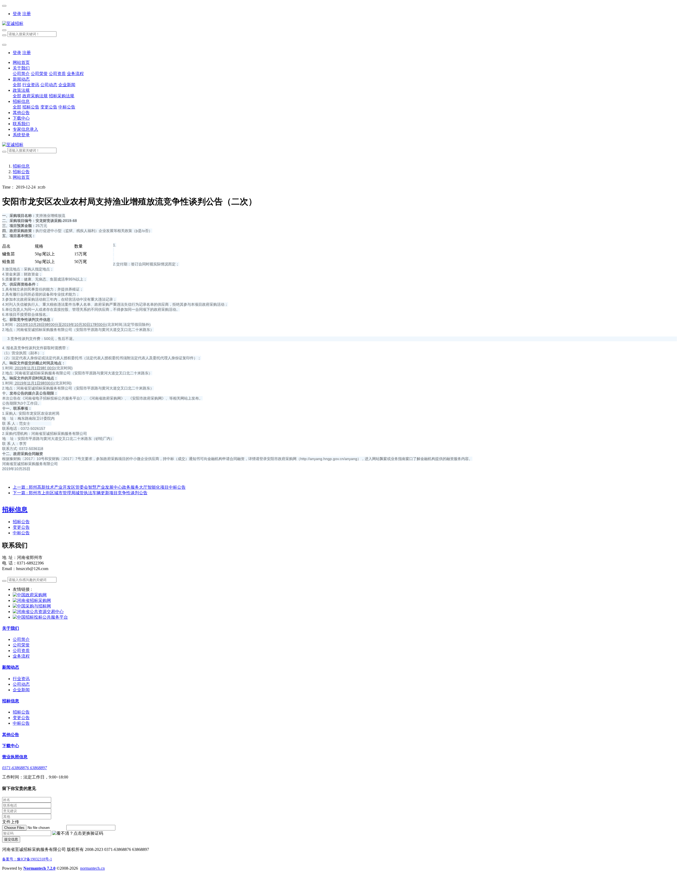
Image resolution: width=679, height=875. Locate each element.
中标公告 (21, 533)
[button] (77, 833)
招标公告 (21, 171)
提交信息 (11, 839)
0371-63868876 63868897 (24, 767)
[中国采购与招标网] (32, 606)
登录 (17, 13)
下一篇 (80, 493)
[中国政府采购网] (30, 595)
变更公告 (21, 527)
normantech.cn (92, 868)
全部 (17, 84)
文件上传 (10, 822)
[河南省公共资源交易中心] (38, 611)
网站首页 (21, 62)
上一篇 (99, 487)
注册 (26, 13)
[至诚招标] (339, 24)
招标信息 (21, 166)
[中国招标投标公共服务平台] (40, 617)
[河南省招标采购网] (32, 600)
